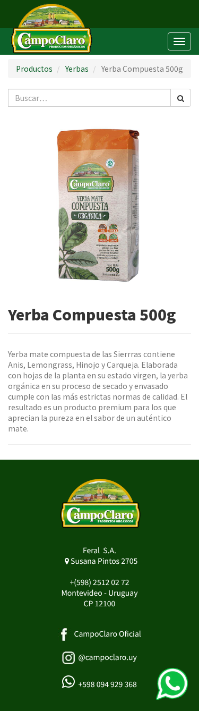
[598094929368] (172, 684)
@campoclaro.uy (107, 657)
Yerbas (77, 68)
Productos (34, 68)
